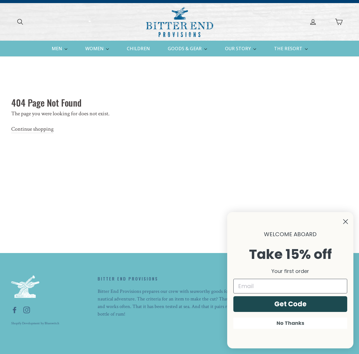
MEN (57, 48)
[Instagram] (26, 309)
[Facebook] (14, 309)
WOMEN (95, 48)
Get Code (290, 304)
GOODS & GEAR (185, 48)
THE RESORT (288, 48)
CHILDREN (138, 48)
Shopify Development (25, 323)
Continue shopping (32, 129)
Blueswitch (52, 323)
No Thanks (290, 323)
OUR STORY (238, 48)
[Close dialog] (345, 221)
